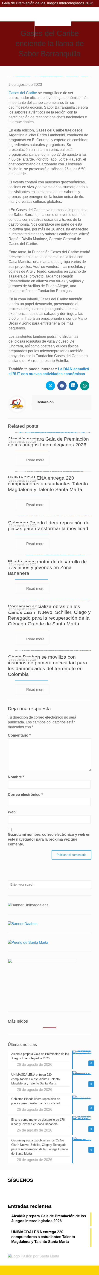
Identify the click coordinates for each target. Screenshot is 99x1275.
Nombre (16, 777)
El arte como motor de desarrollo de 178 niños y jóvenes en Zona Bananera (47, 567)
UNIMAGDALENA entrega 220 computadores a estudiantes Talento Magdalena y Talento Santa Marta (48, 483)
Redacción (45, 402)
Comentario (19, 735)
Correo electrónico (25, 795)
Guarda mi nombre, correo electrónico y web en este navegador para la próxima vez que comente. (49, 839)
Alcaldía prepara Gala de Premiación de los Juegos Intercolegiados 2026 (48, 1218)
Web (12, 812)
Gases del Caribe (23, 93)
